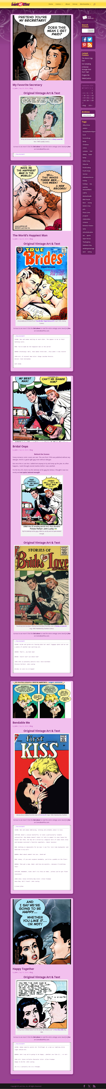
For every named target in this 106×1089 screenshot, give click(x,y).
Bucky (84, 141)
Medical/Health (87, 196)
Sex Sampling (86, 64)
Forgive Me (85, 75)
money (90, 203)
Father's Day (86, 161)
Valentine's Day (87, 245)
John (16, 88)
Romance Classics (88, 225)
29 (92, 100)
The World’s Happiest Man (30, 235)
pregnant (85, 216)
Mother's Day (86, 206)
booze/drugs (86, 138)
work (84, 252)
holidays (85, 184)
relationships (86, 219)
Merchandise (84, 4)
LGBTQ (85, 193)
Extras (75, 4)
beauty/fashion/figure (89, 131)
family (84, 158)
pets (84, 209)
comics (85, 148)
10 (84, 96)
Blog (31, 88)
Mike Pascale (86, 199)
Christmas (86, 145)
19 (88, 98)
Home (51, 4)
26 (88, 100)
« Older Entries (15, 1080)
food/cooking (87, 167)
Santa (84, 229)
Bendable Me (21, 722)
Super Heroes (87, 239)
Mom (84, 203)
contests (85, 151)
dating (84, 154)
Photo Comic (86, 212)
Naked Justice (86, 78)
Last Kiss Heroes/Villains (87, 188)
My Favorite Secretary (27, 85)
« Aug (84, 105)
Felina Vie (85, 164)
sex (84, 235)
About (68, 4)
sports (89, 235)
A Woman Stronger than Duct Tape (86, 69)
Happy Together (23, 969)
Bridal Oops (20, 446)
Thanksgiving (86, 242)
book (84, 135)
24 (84, 100)
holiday (85, 181)
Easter (90, 154)
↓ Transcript (20, 154)
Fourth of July (86, 171)
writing (90, 252)
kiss (91, 184)
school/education (88, 232)
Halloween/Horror (88, 177)
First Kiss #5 (43, 815)
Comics (58, 4)
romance (85, 222)
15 (92, 96)
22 (92, 98)
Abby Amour (86, 125)
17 (84, 98)
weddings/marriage (88, 248)
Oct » (90, 105)
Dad (91, 151)
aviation (85, 128)
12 (88, 96)
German (85, 174)
